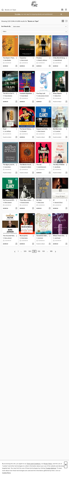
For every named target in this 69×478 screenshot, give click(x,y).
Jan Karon (40, 238)
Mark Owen (41, 202)
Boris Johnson (8, 238)
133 (43, 251)
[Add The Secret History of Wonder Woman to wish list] (33, 137)
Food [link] (4, 129)
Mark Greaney (41, 131)
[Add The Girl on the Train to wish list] (16, 102)
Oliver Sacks (24, 238)
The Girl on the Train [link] (9, 93)
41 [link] (53, 200)
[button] (63, 21)
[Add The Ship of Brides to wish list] (66, 173)
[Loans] (62, 10)
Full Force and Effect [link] (9, 200)
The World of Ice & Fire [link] (26, 165)
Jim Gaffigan (8, 131)
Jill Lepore (23, 131)
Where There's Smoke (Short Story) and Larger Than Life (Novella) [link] (59, 236)
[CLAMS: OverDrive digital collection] (34, 4)
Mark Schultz (24, 60)
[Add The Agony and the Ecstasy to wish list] (16, 173)
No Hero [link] (39, 200)
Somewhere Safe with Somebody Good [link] (42, 236)
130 (29, 251)
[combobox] (30, 10)
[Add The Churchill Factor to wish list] (16, 244)
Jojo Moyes (57, 167)
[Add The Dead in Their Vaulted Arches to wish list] (16, 66)
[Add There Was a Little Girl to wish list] (33, 208)
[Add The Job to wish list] (50, 173)
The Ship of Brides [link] (58, 165)
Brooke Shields (25, 202)
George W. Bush (59, 202)
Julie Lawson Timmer (43, 95)
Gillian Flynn (58, 95)
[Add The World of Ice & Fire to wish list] (33, 173)
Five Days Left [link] (40, 93)
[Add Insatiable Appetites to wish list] (33, 102)
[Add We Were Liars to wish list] (66, 137)
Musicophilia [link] (24, 236)
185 (51, 251)
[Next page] (55, 251)
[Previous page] (15, 251)
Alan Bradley (8, 60)
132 (39, 251)
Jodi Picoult (57, 238)
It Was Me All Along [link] (59, 58)
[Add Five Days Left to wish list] (50, 102)
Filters (4, 31)
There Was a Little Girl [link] (26, 200)
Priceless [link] (39, 58)
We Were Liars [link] (57, 129)
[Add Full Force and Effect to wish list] (16, 208)
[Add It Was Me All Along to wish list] (66, 66)
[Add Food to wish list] (16, 137)
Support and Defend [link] (42, 129)
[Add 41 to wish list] (66, 208)
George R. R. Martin (26, 167)
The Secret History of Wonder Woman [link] (26, 129)
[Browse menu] (66, 10)
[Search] (2, 9)
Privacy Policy (48, 464)
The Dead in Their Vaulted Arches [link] (9, 58)
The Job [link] (38, 165)
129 (25, 251)
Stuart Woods (24, 95)
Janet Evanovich (42, 167)
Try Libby (17, 14)
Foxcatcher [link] (23, 58)
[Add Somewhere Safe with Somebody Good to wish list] (50, 244)
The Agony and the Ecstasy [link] (9, 165)
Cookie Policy (6, 473)
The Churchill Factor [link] (9, 236)
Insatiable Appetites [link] (26, 93)
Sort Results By (6, 26)
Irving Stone (8, 167)
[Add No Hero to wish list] (50, 208)
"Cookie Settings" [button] (51, 468)
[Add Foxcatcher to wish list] (33, 66)
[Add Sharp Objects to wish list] (66, 102)
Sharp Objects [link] (57, 93)
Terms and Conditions (34, 464)
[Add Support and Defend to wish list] (50, 137)
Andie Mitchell (58, 60)
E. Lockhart (57, 131)
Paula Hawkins (8, 95)
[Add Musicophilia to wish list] (33, 244)
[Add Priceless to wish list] (50, 66)
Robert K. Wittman (42, 60)
